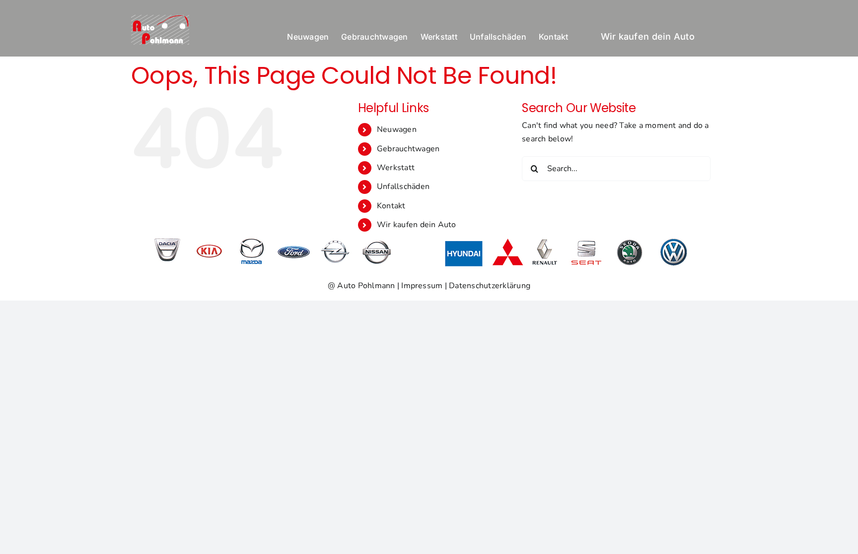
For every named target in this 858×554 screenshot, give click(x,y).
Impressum (421, 285)
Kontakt (391, 205)
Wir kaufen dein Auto (416, 224)
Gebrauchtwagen (408, 148)
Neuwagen (397, 129)
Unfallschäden (403, 186)
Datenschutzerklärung (489, 285)
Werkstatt (396, 167)
